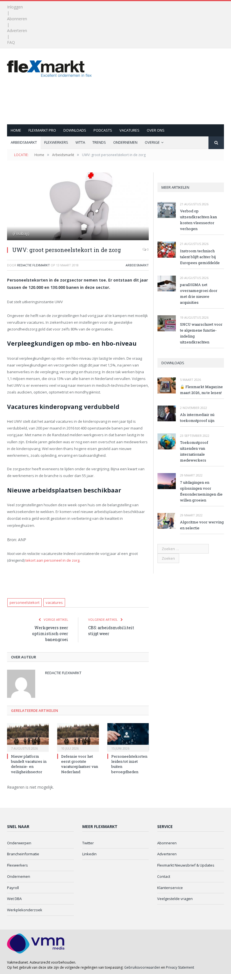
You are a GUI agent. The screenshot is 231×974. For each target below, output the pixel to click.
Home (16, 130)
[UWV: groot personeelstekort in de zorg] (78, 207)
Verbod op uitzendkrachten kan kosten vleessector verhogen (198, 219)
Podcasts (103, 130)
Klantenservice (170, 887)
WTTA (80, 142)
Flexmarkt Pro (42, 130)
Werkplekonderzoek (24, 909)
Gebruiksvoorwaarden (142, 967)
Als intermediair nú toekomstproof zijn (197, 417)
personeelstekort (24, 602)
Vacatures (129, 130)
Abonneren (17, 18)
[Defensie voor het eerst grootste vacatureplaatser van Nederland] (78, 736)
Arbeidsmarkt (24, 142)
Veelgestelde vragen (175, 898)
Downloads (74, 130)
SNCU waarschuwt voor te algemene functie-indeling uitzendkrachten (201, 333)
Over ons (156, 130)
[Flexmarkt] (49, 67)
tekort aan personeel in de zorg (52, 560)
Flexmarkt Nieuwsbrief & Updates (185, 865)
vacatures (54, 602)
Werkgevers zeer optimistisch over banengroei (50, 633)
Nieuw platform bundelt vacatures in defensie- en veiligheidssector (28, 764)
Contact (163, 876)
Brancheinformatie (23, 853)
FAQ (11, 42)
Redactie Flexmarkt (33, 265)
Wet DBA (14, 898)
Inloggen (15, 7)
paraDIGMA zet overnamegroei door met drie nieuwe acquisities (198, 293)
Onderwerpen (19, 842)
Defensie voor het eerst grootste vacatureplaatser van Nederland (79, 764)
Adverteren (17, 30)
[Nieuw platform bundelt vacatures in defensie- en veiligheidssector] (28, 736)
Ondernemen (125, 142)
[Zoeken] (216, 142)
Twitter (88, 842)
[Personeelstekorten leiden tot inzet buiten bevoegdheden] (128, 736)
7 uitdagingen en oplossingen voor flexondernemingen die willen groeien (201, 491)
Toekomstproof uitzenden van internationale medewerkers (194, 451)
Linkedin (89, 853)
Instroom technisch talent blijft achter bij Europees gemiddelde (200, 256)
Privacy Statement (180, 967)
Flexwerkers (56, 142)
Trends (99, 142)
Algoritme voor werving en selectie (202, 524)
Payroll (13, 887)
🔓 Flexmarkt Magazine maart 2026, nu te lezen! (201, 389)
